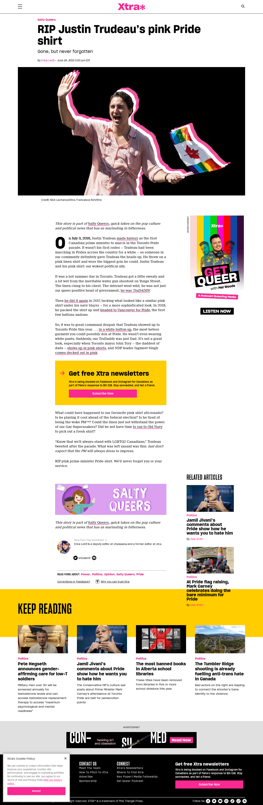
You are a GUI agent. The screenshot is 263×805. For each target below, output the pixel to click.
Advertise (86, 776)
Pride (140, 574)
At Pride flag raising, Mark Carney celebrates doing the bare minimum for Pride (209, 590)
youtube (220, 801)
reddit (238, 801)
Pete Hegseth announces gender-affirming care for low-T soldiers (42, 671)
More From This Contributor (89, 540)
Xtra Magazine (131, 6)
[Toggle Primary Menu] (20, 7)
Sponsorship (88, 781)
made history (127, 238)
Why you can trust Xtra (115, 581)
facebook (208, 801)
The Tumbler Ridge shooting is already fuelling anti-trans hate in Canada (219, 671)
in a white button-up (115, 329)
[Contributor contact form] (94, 558)
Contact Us (88, 764)
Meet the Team (90, 768)
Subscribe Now (102, 393)
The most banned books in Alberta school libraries (161, 668)
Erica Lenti (47, 60)
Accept (36, 790)
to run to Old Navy (147, 427)
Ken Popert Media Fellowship (137, 776)
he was (135, 290)
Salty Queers (47, 19)
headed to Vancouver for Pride (125, 310)
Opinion (109, 574)
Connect (123, 764)
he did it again (76, 301)
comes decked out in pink (76, 353)
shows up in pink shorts (86, 348)
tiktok (232, 801)
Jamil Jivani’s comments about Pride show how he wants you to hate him (210, 526)
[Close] (65, 758)
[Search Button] (243, 6)
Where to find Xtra (130, 772)
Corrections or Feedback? (73, 581)
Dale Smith (196, 539)
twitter (214, 801)
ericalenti (84, 558)
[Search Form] (243, 7)
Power (85, 574)
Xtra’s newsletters (130, 768)
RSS (244, 801)
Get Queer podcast (130, 781)
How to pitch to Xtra (93, 772)
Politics (192, 515)
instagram (226, 801)
